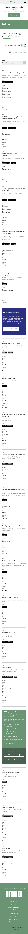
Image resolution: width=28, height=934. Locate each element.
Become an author (14, 922)
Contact (14, 909)
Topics (15, 15)
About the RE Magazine (14, 907)
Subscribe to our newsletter (13, 759)
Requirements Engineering (14, 9)
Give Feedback (14, 917)
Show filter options (9, 45)
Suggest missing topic (11, 328)
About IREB (14, 904)
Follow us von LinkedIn (13, 754)
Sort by (3, 60)
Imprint (14, 927)
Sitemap (8, 927)
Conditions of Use (14, 930)
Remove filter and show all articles (18, 52)
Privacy (19, 927)
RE (14, 2)
